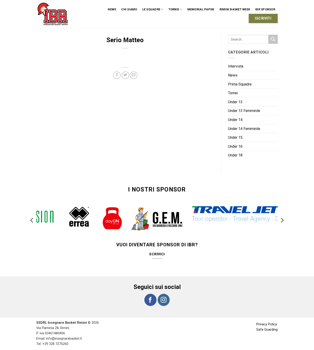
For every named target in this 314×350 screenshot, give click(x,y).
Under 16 (235, 146)
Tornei (233, 93)
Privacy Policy (266, 324)
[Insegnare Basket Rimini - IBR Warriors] (53, 14)
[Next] (282, 220)
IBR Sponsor (265, 9)
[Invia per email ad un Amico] (133, 75)
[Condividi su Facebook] (117, 75)
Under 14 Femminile (244, 128)
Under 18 (235, 155)
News (112, 9)
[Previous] (32, 220)
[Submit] (273, 39)
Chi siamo (129, 9)
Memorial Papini (200, 9)
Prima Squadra (239, 84)
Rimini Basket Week (235, 9)
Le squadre (151, 9)
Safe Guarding (267, 330)
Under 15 (235, 137)
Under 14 (235, 120)
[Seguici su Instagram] (164, 300)
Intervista (235, 66)
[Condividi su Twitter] (125, 75)
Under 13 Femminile (244, 111)
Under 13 (235, 102)
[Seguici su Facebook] (150, 300)
